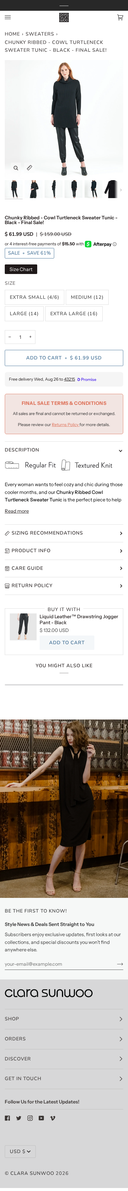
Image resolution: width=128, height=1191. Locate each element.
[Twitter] (18, 1118)
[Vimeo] (52, 1118)
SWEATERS (40, 34)
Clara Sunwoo (32, 1173)
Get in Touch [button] (23, 1078)
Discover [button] (18, 1059)
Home (12, 34)
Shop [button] (12, 1019)
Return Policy (32, 585)
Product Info (31, 550)
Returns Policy (65, 424)
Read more (17, 511)
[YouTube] (41, 1118)
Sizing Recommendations (47, 533)
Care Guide (27, 568)
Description (22, 450)
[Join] (115, 964)
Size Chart (21, 269)
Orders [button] (15, 1039)
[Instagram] (30, 1118)
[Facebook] (7, 1118)
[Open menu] (14, 17)
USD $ (18, 1151)
